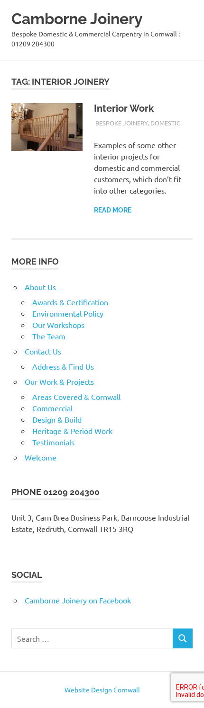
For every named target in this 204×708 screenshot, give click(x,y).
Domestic (165, 123)
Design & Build (57, 419)
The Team (48, 336)
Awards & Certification (70, 302)
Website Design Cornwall (102, 689)
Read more (112, 210)
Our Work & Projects (59, 381)
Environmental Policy (67, 313)
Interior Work (124, 108)
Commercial (52, 408)
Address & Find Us (63, 366)
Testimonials (53, 442)
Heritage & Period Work (72, 430)
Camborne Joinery (77, 18)
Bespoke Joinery (121, 123)
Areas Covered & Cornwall (76, 396)
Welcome (40, 457)
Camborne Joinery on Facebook (78, 600)
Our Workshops (58, 324)
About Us (40, 287)
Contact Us (43, 351)
